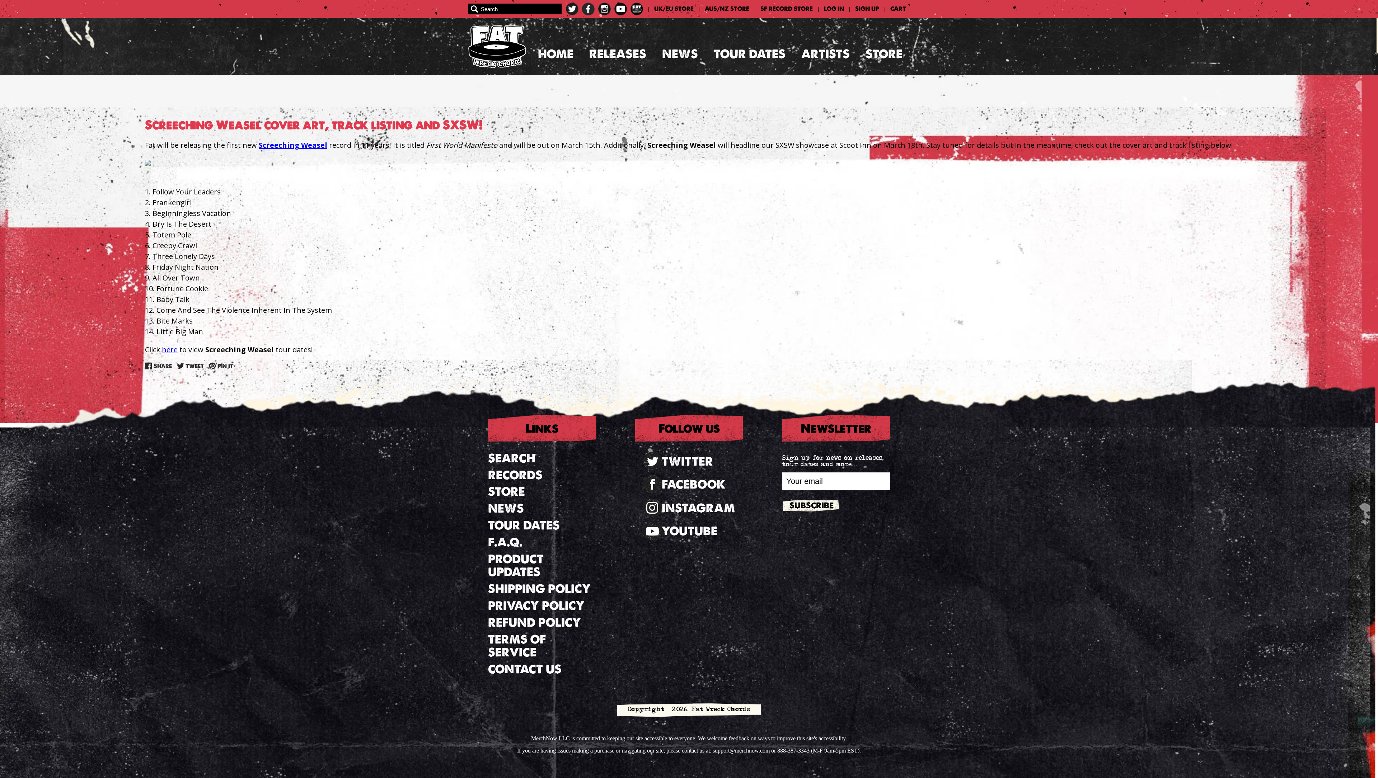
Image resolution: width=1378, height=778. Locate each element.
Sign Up (867, 9)
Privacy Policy (536, 605)
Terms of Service (517, 646)
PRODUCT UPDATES (516, 566)
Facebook (694, 484)
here (170, 349)
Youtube (689, 531)
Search (511, 458)
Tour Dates (750, 54)
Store (884, 54)
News (680, 54)
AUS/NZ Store (727, 9)
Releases (617, 54)
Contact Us (525, 669)
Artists (825, 54)
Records (515, 475)
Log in (834, 9)
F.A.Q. (505, 542)
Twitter (687, 461)
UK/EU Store (674, 9)
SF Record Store (786, 9)
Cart (898, 9)
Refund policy (534, 622)
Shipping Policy (539, 588)
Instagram (698, 508)
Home (555, 54)
